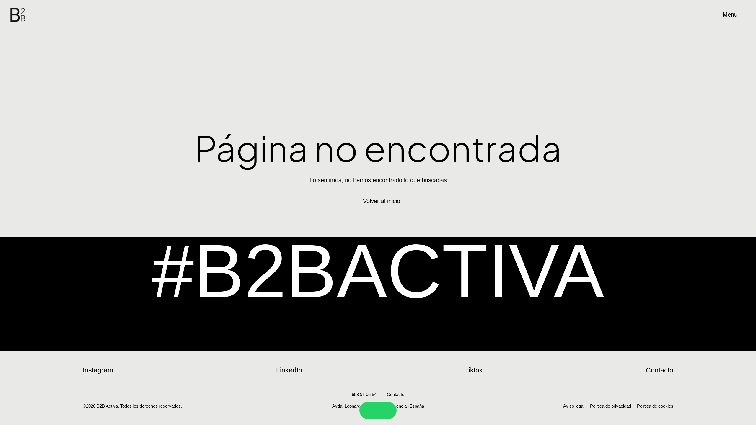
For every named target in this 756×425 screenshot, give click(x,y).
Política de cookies (655, 405)
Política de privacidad (610, 405)
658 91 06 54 (364, 394)
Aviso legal (573, 405)
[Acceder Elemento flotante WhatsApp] (385, 410)
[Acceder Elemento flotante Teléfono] (370, 410)
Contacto (395, 394)
